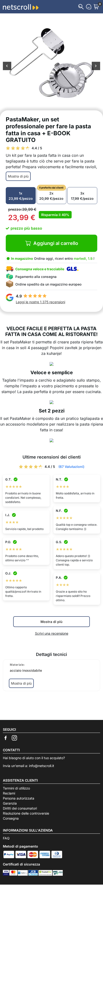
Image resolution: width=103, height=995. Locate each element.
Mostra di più (18, 176)
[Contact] (88, 6)
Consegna (11, 818)
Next (96, 66)
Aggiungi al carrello (55, 243)
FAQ (6, 838)
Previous (7, 66)
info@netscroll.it (41, 766)
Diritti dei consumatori (20, 808)
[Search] (81, 6)
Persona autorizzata (18, 798)
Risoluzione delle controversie (26, 813)
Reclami (9, 793)
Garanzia (10, 803)
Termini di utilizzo (16, 788)
